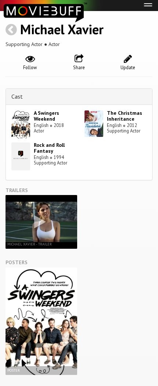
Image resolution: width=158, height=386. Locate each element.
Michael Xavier (62, 29)
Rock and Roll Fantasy (49, 148)
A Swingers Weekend (46, 116)
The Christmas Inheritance (124, 116)
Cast (17, 96)
